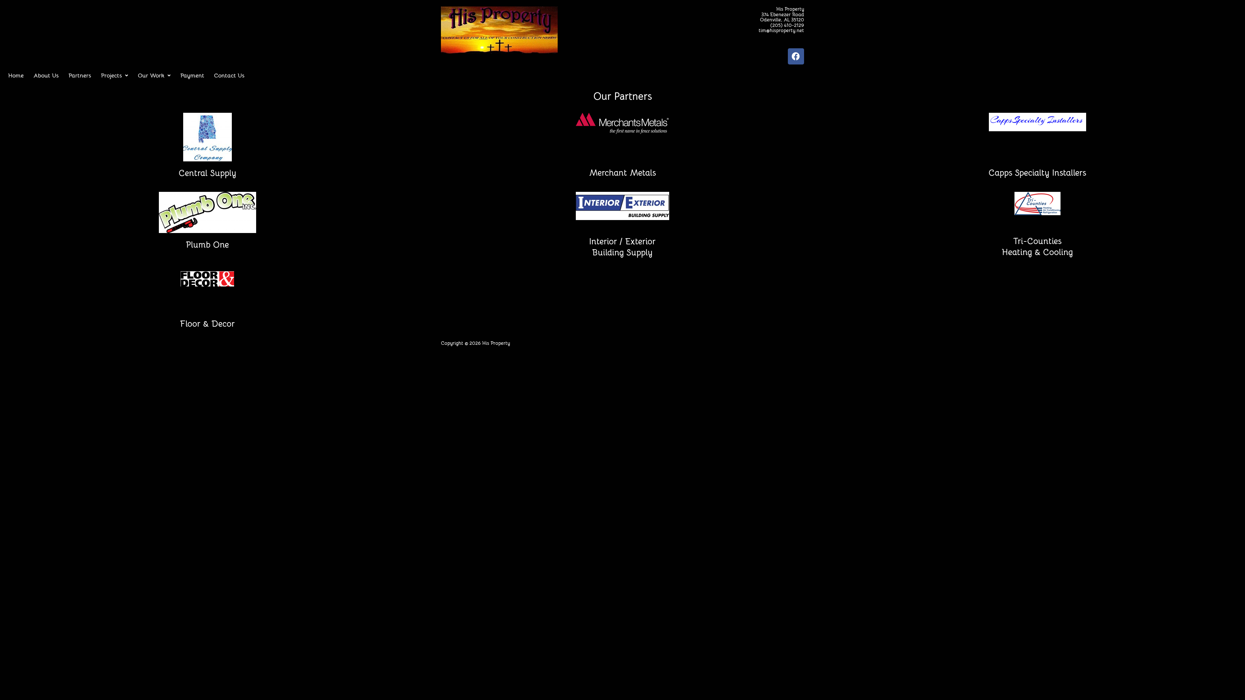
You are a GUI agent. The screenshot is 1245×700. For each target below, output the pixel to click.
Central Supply (207, 173)
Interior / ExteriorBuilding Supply (622, 247)
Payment (192, 75)
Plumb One (207, 244)
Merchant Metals (622, 173)
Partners (79, 75)
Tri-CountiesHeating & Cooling (1037, 247)
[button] (114, 75)
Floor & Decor (207, 324)
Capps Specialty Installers (1037, 173)
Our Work (151, 75)
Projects (111, 75)
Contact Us (229, 75)
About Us (46, 75)
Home (16, 75)
